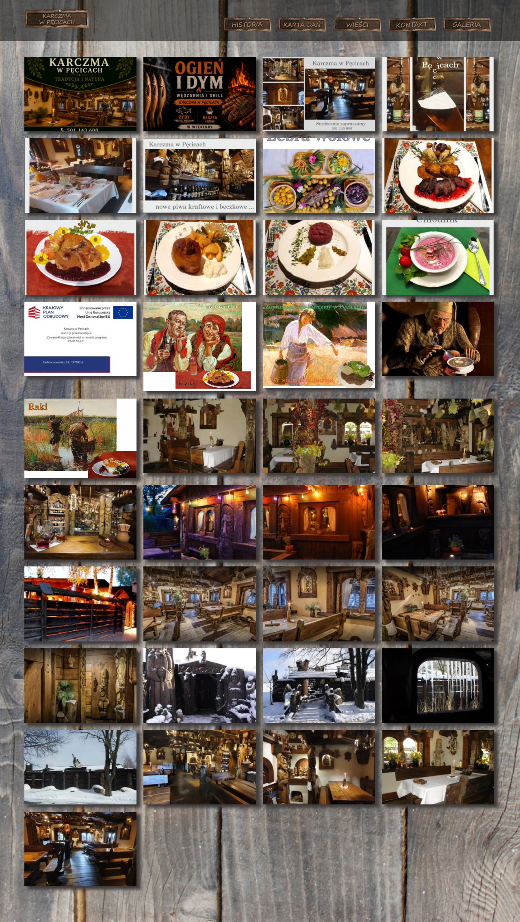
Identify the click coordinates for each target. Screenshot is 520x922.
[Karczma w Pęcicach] (56, 23)
